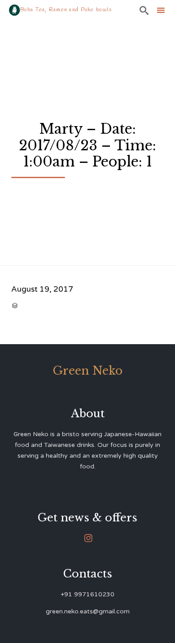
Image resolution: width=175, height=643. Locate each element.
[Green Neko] (14, 10)
